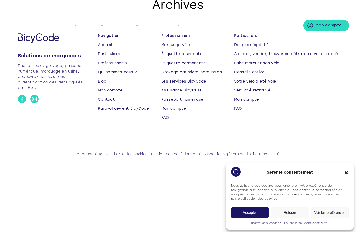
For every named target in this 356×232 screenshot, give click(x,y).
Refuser (290, 212)
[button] (346, 172)
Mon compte (329, 25)
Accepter (250, 212)
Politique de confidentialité (306, 223)
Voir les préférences (330, 212)
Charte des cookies (265, 223)
